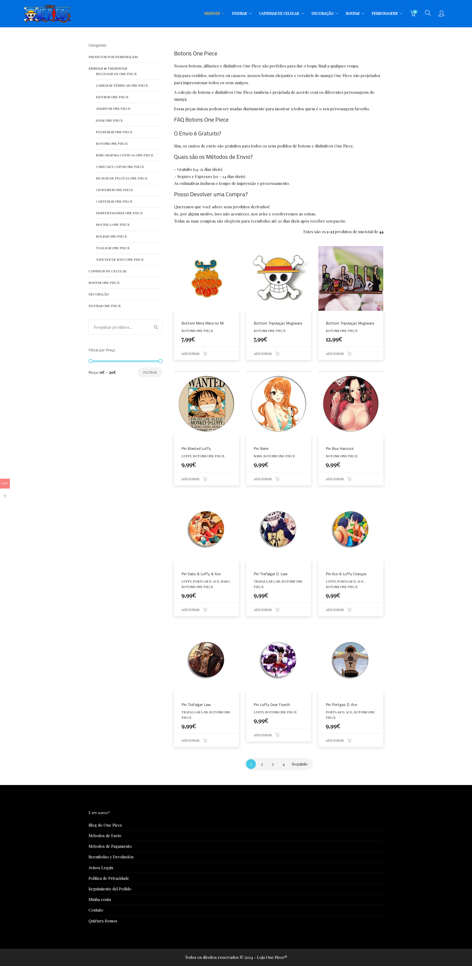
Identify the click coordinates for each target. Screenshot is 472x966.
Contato (95, 910)
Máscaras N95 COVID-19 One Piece (124, 155)
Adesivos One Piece (113, 108)
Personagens (385, 13)
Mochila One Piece (113, 224)
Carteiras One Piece (114, 201)
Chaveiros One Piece (114, 190)
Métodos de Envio (104, 835)
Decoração (322, 13)
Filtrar (150, 372)
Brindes (212, 13)
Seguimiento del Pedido (109, 888)
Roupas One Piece (104, 282)
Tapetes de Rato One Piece (120, 259)
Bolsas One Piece (111, 236)
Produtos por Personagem (113, 57)
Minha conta (99, 899)
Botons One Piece (112, 143)
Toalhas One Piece (113, 248)
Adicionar (190, 353)
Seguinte (300, 764)
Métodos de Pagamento (110, 846)
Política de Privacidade (108, 878)
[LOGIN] (441, 13)
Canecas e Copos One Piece (120, 166)
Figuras (239, 13)
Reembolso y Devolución (110, 856)
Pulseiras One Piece (114, 132)
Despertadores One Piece (119, 213)
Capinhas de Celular (279, 13)
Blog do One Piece (105, 825)
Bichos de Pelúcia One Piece (122, 178)
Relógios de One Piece (116, 74)
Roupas (352, 13)
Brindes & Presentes (107, 68)
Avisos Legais (100, 867)
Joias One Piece (109, 120)
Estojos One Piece (112, 97)
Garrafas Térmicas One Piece (122, 85)
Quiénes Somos (102, 920)
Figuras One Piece (104, 306)
